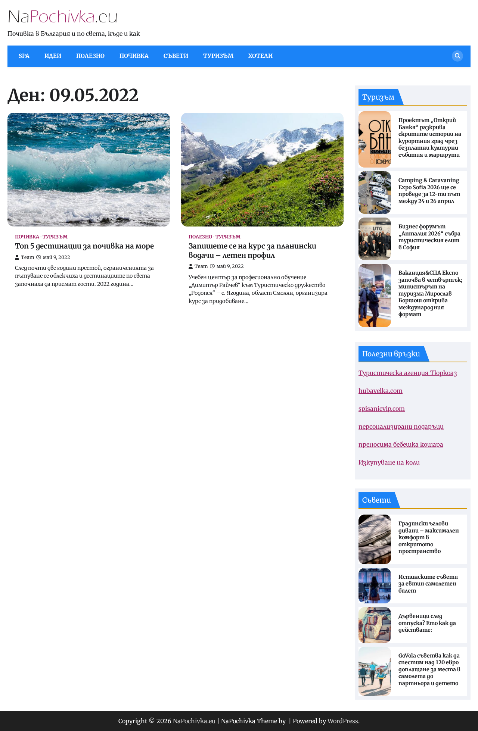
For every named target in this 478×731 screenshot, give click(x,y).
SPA (24, 55)
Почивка (134, 55)
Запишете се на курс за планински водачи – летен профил (252, 250)
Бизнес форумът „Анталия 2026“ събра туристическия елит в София (429, 237)
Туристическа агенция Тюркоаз (407, 373)
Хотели (260, 55)
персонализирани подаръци (401, 426)
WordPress (343, 721)
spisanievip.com (381, 408)
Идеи (52, 55)
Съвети (176, 55)
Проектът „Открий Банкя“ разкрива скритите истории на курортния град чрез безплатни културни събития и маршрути (429, 137)
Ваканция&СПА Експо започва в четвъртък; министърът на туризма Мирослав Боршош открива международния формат (430, 293)
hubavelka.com (380, 390)
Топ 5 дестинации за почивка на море (84, 245)
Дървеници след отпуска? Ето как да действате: (427, 623)
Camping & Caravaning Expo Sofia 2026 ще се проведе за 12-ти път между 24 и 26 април (429, 190)
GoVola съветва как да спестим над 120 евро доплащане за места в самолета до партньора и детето (429, 669)
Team (27, 257)
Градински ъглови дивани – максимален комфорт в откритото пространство (428, 537)
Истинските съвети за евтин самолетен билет (428, 584)
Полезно (90, 55)
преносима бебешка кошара (400, 444)
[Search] (457, 56)
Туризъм (218, 55)
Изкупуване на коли (389, 462)
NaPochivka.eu (194, 721)
